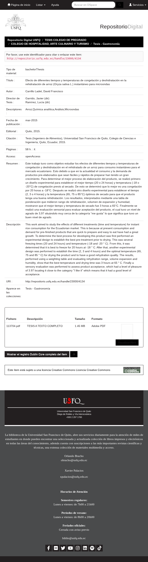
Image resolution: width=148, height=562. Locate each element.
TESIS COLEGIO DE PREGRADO (65, 39)
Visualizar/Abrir (127, 342)
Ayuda (55, 4)
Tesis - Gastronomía (106, 43)
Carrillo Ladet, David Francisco (44, 91)
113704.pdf (13, 325)
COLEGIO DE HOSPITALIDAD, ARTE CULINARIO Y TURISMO (50, 43)
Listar (40, 4)
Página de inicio (20, 4)
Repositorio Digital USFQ (24, 39)
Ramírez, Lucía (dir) (37, 102)
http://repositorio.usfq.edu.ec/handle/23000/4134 (55, 281)
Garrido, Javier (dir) (37, 98)
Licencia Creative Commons (93, 369)
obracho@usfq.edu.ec (74, 460)
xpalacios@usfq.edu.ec (74, 476)
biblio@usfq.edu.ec (74, 538)
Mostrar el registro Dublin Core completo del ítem (37, 354)
